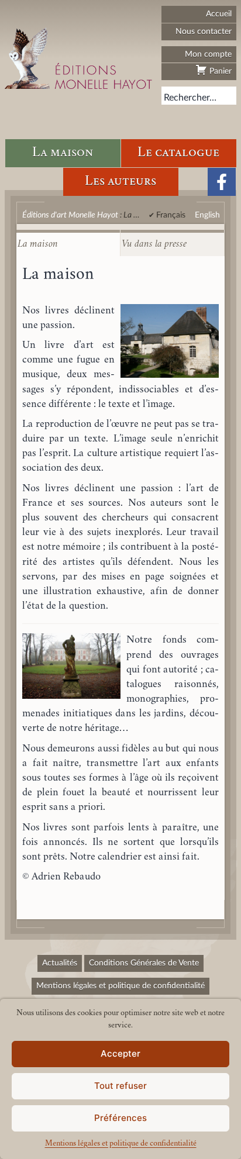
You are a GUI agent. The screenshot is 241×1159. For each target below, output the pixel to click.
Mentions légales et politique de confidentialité (121, 1144)
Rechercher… (190, 97)
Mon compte (208, 54)
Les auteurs (120, 181)
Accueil (219, 13)
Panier (219, 71)
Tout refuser (120, 1085)
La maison (62, 153)
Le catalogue (178, 153)
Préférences (120, 1117)
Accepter (120, 1053)
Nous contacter (203, 31)
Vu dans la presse (154, 244)
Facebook (222, 182)
